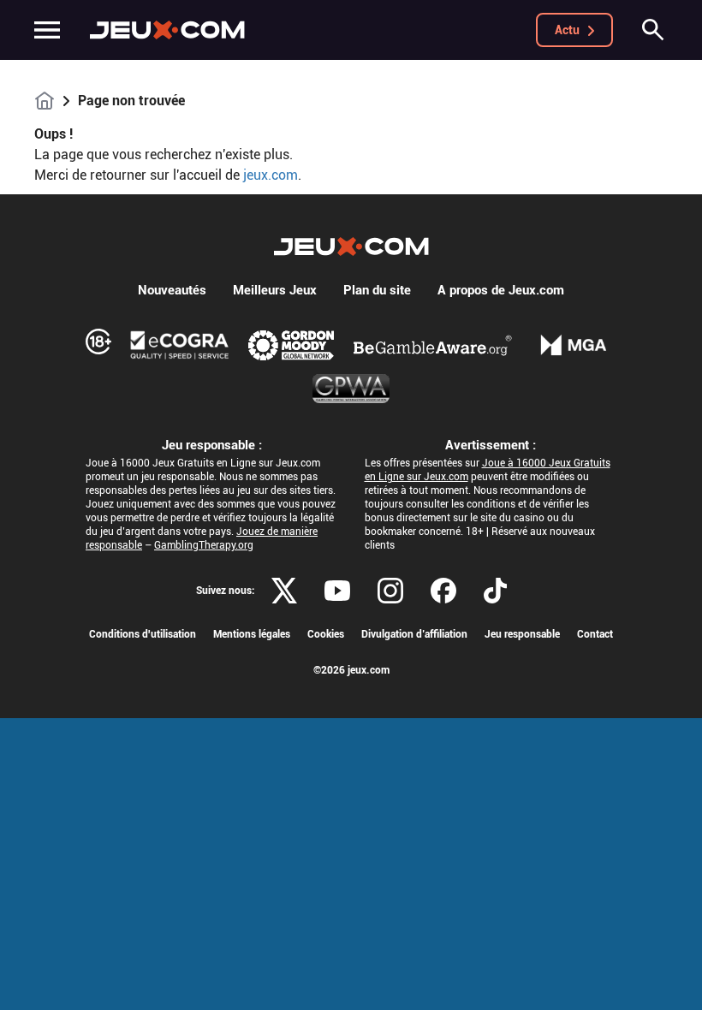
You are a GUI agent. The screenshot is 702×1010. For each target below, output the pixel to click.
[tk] (495, 590)
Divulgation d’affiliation (414, 634)
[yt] (337, 590)
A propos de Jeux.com (500, 290)
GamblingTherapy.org (203, 545)
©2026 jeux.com (351, 670)
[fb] (443, 590)
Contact (595, 634)
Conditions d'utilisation (142, 634)
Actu (567, 30)
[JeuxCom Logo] (167, 30)
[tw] (284, 590)
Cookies (325, 634)
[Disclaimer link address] (179, 345)
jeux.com (270, 175)
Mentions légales (251, 634)
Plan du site (377, 290)
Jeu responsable (522, 634)
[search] (653, 30)
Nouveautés (172, 290)
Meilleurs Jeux (275, 290)
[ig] (390, 590)
